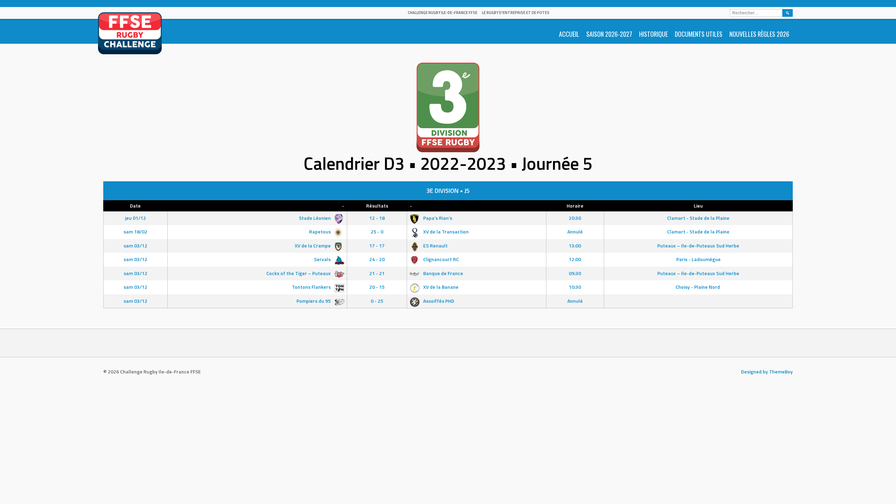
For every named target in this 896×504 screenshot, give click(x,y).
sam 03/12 (135, 245)
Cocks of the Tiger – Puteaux (299, 273)
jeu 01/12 (135, 218)
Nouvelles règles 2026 (759, 33)
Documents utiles (698, 33)
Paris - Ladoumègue (698, 259)
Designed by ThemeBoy (767, 371)
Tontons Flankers (312, 286)
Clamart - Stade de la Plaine (698, 218)
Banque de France (442, 273)
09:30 (575, 273)
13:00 (575, 245)
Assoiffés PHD (438, 300)
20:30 (575, 218)
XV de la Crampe (313, 245)
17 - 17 (377, 245)
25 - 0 (377, 231)
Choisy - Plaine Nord (698, 286)
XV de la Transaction (445, 231)
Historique (653, 33)
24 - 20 (377, 259)
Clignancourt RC (440, 259)
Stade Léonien (315, 218)
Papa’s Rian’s (437, 218)
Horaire (575, 205)
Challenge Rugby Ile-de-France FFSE (442, 12)
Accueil (569, 33)
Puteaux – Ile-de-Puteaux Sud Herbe (698, 245)
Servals (323, 259)
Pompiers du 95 (314, 300)
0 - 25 (377, 300)
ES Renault (435, 245)
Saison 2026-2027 (609, 33)
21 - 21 (377, 273)
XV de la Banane (440, 286)
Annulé (575, 231)
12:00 (575, 259)
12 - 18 (377, 218)
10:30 (575, 286)
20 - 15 (377, 286)
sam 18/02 (135, 231)
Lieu (698, 205)
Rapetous (320, 231)
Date (135, 205)
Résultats (377, 205)
